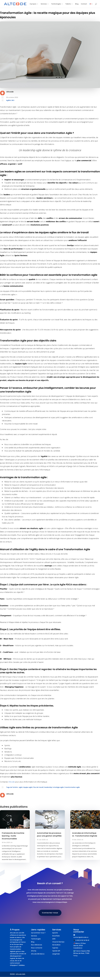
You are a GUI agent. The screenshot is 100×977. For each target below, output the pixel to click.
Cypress (55, 948)
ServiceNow (56, 945)
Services (44, 4)
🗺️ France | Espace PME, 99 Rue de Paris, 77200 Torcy (81, 953)
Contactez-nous (50, 913)
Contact (84, 4)
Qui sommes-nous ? (38, 933)
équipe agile (27, 787)
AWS (53, 939)
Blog (76, 4)
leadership (48, 787)
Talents (68, 4)
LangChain (56, 954)
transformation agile (72, 787)
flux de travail (38, 787)
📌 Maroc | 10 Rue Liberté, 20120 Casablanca (79, 945)
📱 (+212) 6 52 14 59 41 (81, 940)
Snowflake (56, 936)
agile (20, 787)
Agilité (8, 100)
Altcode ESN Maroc (38, 954)
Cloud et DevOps (58, 942)
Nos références (36, 945)
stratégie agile (58, 787)
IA (11, 842)
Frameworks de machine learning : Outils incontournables (13, 836)
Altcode (9, 91)
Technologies (56, 4)
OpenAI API (56, 951)
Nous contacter (36, 948)
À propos (33, 4)
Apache (55, 933)
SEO (13, 100)
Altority (33, 951)
